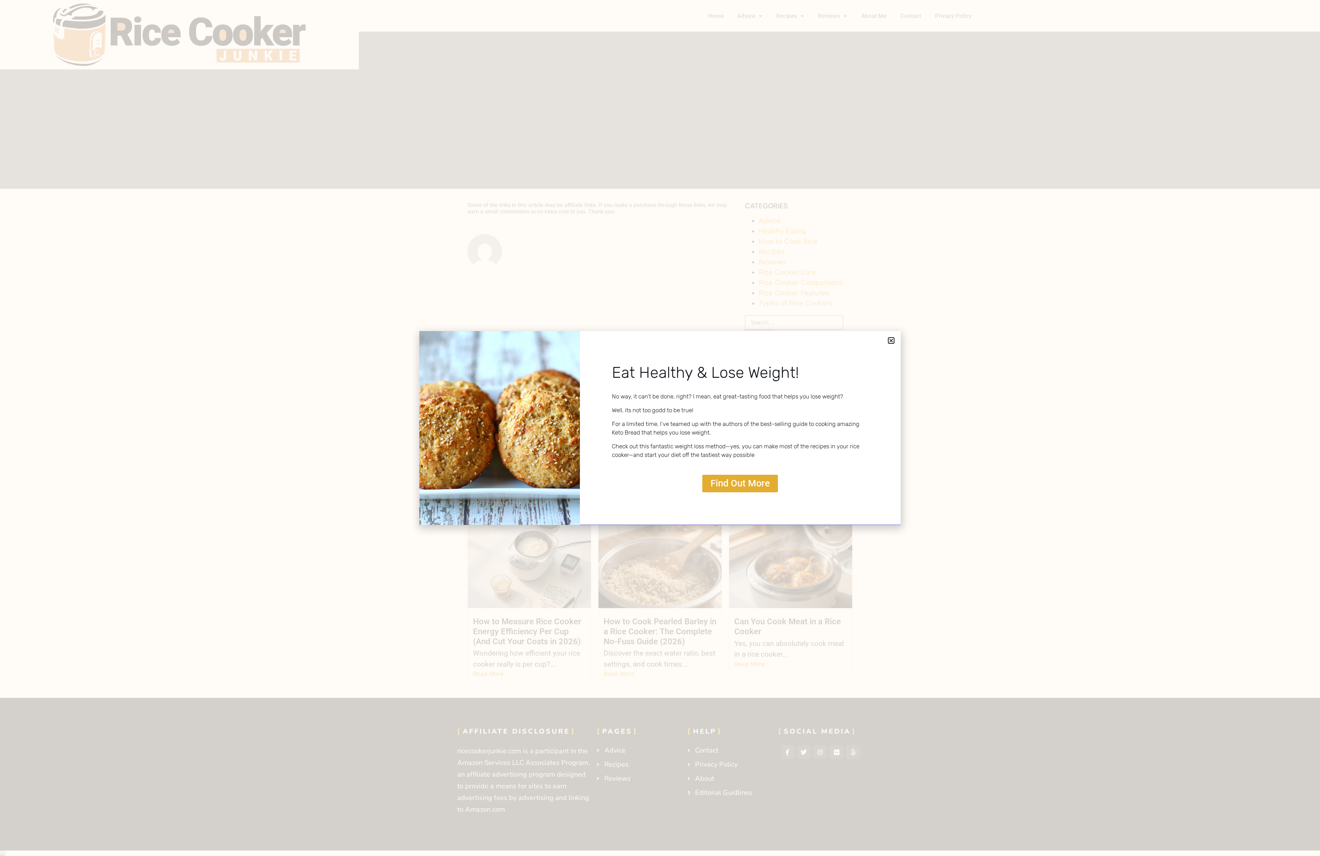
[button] (891, 340)
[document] (660, 428)
